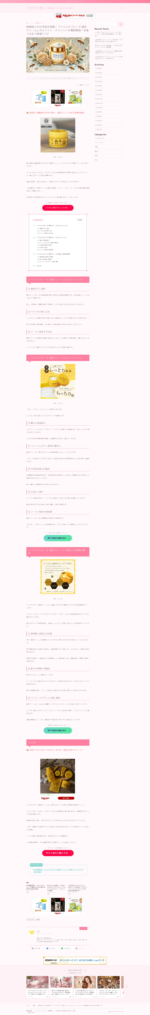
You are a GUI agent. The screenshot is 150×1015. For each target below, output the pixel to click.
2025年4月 (98, 81)
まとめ (39, 266)
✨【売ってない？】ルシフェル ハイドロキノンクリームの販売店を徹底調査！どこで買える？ (108, 34)
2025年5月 (98, 77)
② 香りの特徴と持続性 (45, 259)
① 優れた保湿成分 (43, 240)
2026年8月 (98, 68)
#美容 (38, 919)
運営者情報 (29, 1011)
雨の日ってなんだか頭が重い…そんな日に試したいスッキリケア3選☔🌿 (109, 46)
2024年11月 (99, 103)
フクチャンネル (35, 8)
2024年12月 (99, 99)
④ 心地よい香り (43, 247)
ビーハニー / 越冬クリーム (47, 794)
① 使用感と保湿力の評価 (45, 257)
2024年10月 (99, 107)
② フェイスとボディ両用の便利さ (48, 243)
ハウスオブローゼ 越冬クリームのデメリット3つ (52, 226)
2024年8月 (98, 116)
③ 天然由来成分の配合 (45, 245)
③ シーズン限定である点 (45, 233)
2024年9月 (98, 112)
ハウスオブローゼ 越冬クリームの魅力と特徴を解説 (53, 254)
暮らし (97, 151)
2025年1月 (98, 94)
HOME (28, 1005)
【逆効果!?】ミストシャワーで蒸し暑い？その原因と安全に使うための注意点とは (109, 40)
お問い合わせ (31, 1012)
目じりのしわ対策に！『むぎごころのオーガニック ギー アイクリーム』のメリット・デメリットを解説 (56, 888)
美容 (39, 23)
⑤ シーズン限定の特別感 (45, 250)
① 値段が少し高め (43, 228)
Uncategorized (100, 138)
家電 (96, 147)
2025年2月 (98, 90)
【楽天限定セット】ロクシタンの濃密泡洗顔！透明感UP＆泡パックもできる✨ (109, 52)
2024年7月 (98, 120)
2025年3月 (98, 86)
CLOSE (80, 219)
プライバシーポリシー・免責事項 (44, 1011)
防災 (96, 160)
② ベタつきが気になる (45, 231)
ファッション (99, 142)
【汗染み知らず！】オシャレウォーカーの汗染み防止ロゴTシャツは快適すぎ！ (109, 57)
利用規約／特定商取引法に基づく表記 (65, 1011)
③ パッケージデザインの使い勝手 (48, 261)
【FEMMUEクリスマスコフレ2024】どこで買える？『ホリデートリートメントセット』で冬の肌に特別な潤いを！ (77, 888)
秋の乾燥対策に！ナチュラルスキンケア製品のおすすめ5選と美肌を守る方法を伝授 (35, 887)
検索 (121, 24)
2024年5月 (98, 129)
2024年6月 (98, 125)
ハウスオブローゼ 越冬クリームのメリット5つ (52, 237)
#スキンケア (30, 919)
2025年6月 (98, 73)
